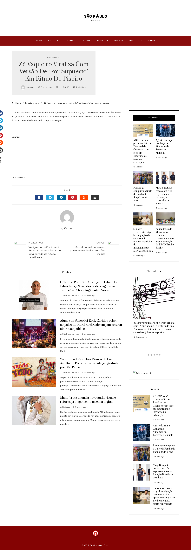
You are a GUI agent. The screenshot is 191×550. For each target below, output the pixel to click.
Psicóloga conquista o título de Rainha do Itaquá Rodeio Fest (142, 194)
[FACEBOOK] (39, 197)
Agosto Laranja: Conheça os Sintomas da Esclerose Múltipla (164, 146)
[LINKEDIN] (61, 197)
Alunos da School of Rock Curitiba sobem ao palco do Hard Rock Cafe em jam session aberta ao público (91, 325)
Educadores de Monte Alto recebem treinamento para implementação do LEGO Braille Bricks (165, 238)
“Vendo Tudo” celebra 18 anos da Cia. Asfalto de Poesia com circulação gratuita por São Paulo (89, 363)
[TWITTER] (50, 197)
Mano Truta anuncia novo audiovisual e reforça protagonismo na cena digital (88, 400)
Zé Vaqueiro (19, 177)
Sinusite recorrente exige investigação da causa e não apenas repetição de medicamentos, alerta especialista (143, 240)
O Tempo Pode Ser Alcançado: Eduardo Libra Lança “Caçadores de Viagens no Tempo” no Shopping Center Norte (88, 286)
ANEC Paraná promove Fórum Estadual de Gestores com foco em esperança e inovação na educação (163, 406)
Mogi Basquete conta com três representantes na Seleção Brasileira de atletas (164, 195)
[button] (148, 355)
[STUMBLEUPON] (84, 197)
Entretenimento (53, 58)
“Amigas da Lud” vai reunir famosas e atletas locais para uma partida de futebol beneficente (46, 250)
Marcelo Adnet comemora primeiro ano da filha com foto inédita (87, 248)
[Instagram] (95, 533)
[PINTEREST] (72, 197)
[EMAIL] (95, 197)
